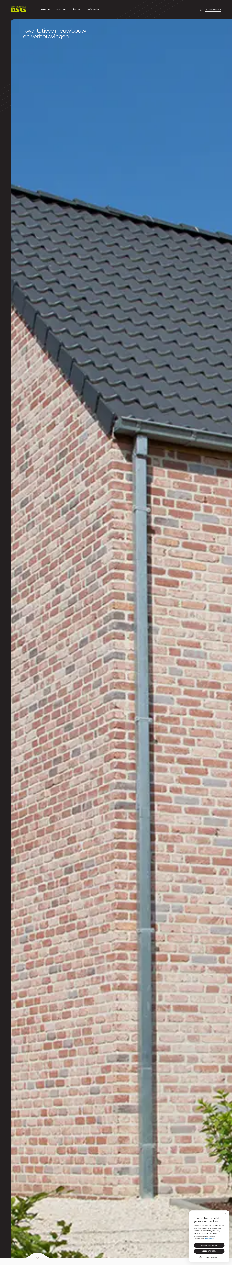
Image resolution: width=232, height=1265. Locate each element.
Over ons (61, 9)
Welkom (45, 9)
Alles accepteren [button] (209, 1245)
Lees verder (210, 1238)
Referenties (93, 9)
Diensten (76, 9)
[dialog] (209, 1236)
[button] (209, 1257)
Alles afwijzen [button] (209, 1251)
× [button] (226, 1214)
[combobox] (220, 1213)
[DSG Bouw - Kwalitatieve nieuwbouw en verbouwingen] (18, 9)
